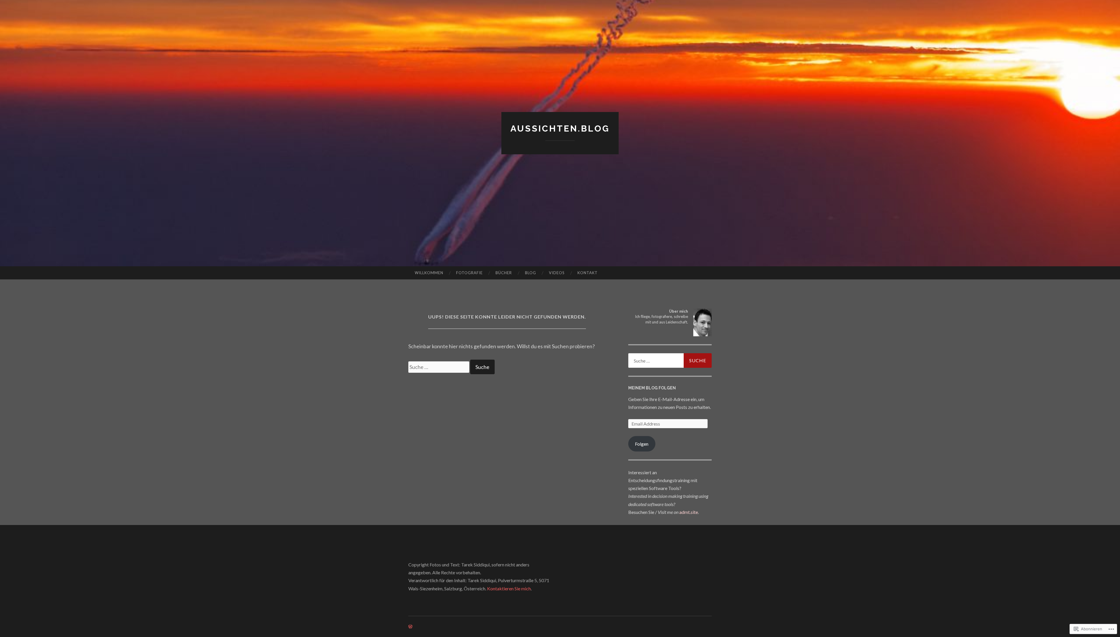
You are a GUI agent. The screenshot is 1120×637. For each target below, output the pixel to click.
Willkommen (429, 272)
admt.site (688, 512)
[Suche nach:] (439, 367)
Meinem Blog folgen (652, 388)
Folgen (641, 444)
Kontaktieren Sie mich (509, 588)
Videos (557, 272)
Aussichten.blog (560, 128)
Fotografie (469, 272)
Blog (530, 272)
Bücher (504, 272)
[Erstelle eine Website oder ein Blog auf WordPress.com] (410, 626)
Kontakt (588, 272)
